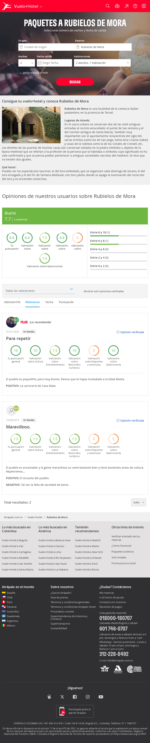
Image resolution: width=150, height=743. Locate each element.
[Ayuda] (135, 6)
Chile (9, 597)
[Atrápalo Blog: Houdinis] (49, 697)
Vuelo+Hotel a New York (89, 552)
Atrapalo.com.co (13, 517)
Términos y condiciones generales (70, 602)
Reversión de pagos (110, 607)
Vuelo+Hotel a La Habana (53, 569)
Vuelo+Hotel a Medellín (15, 558)
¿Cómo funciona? (122, 545)
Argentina (12, 621)
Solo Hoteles (119, 557)
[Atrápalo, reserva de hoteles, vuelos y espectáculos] (7, 6)
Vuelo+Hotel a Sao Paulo (52, 563)
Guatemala (13, 616)
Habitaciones (82, 56)
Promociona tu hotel (124, 563)
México (11, 625)
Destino (79, 40)
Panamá (11, 607)
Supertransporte (60, 623)
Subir (136, 502)
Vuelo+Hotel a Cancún (51, 546)
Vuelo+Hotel (35, 517)
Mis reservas (106, 592)
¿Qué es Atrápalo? (61, 592)
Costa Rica (13, 611)
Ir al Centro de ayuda (111, 597)
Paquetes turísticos (123, 551)
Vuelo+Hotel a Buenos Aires (54, 540)
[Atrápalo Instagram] (88, 697)
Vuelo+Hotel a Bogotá (14, 540)
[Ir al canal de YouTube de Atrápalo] (101, 697)
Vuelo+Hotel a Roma (87, 569)
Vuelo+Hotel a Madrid (87, 540)
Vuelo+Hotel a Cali (12, 546)
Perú (9, 602)
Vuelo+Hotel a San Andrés (17, 563)
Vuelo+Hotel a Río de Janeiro (54, 558)
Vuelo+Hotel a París (86, 563)
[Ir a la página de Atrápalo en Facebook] (75, 697)
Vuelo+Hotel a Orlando (88, 558)
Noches (22, 56)
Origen (22, 40)
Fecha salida (44, 56)
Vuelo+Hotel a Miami (87, 546)
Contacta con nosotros (112, 602)
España (11, 592)
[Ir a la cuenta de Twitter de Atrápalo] (62, 697)
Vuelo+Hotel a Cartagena (16, 552)
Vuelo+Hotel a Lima (49, 552)
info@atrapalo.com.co (120, 660)
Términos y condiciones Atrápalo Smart (73, 607)
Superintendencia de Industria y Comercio (69, 617)
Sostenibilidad (59, 628)
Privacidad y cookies (62, 611)
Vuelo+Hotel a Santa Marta (17, 569)
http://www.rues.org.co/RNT (130, 734)
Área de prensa (59, 597)
